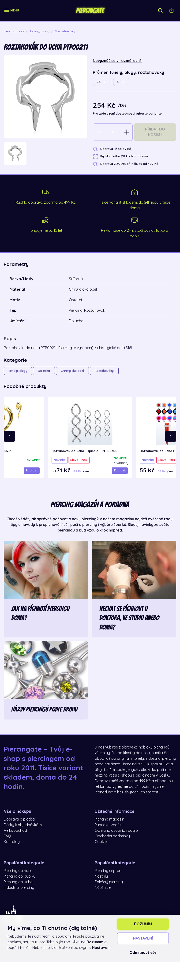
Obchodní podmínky (112, 836)
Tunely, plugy (18, 371)
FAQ (7, 836)
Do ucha (44, 371)
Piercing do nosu (18, 871)
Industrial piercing (19, 888)
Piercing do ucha (18, 882)
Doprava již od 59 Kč (115, 149)
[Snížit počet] (98, 132)
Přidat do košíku (155, 132)
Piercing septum (108, 871)
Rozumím (143, 924)
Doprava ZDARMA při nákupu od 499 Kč (129, 164)
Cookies (102, 842)
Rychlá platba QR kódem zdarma (124, 156)
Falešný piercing (109, 882)
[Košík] (171, 10)
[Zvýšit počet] (126, 132)
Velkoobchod (15, 830)
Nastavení (143, 938)
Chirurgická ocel (72, 371)
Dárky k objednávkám (23, 825)
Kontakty (12, 842)
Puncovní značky (109, 825)
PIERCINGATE (90, 10)
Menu (14, 10)
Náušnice (103, 888)
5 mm (121, 81)
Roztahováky (104, 371)
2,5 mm (102, 81)
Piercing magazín (109, 819)
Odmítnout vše (143, 953)
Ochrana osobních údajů (116, 830)
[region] (45, 153)
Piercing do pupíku (19, 876)
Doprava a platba (19, 819)
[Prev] (9, 436)
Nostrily (101, 876)
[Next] (170, 436)
